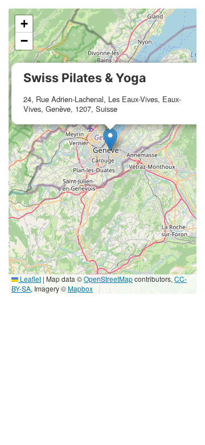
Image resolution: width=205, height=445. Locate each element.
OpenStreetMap (108, 279)
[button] (110, 139)
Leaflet (29, 279)
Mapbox (80, 288)
